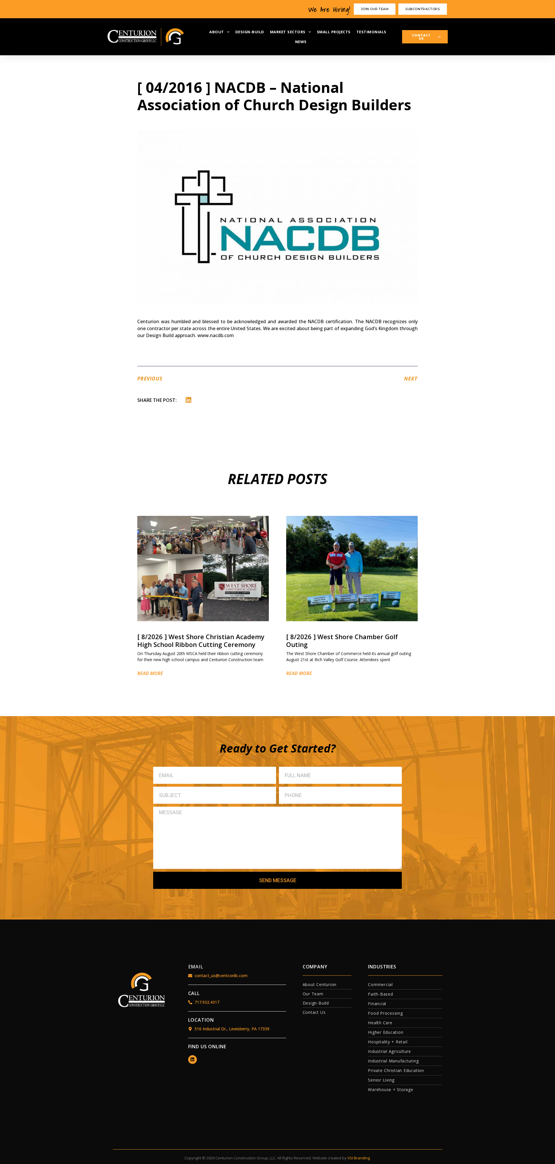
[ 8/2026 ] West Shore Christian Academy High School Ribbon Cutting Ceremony (200, 640)
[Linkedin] (192, 1059)
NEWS (301, 41)
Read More (150, 673)
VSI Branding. (359, 1158)
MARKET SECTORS (288, 31)
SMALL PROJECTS (334, 31)
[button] (188, 400)
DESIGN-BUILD (249, 31)
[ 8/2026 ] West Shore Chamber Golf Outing (342, 640)
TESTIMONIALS (371, 31)
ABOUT (216, 31)
